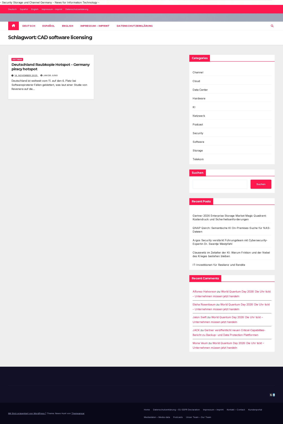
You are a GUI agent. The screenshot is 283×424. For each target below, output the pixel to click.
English (34, 9)
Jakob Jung (50, 75)
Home (147, 409)
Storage (198, 150)
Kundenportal (255, 409)
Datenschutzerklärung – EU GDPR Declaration (176, 409)
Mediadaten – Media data (157, 417)
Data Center (200, 89)
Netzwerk (199, 115)
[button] (272, 26)
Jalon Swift (200, 317)
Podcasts (178, 417)
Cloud (196, 81)
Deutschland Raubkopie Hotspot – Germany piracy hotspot (50, 66)
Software (17, 59)
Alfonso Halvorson (204, 291)
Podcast (198, 124)
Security (198, 133)
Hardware (199, 98)
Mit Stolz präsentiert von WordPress (26, 413)
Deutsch (12, 9)
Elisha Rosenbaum (204, 304)
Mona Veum (200, 343)
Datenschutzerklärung (77, 9)
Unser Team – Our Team (198, 417)
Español (24, 9)
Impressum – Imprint (52, 9)
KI (194, 107)
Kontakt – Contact (236, 409)
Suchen (197, 173)
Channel (198, 72)
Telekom (198, 159)
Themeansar (78, 413)
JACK (196, 330)
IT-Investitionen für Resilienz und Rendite (219, 264)
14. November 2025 (26, 75)
